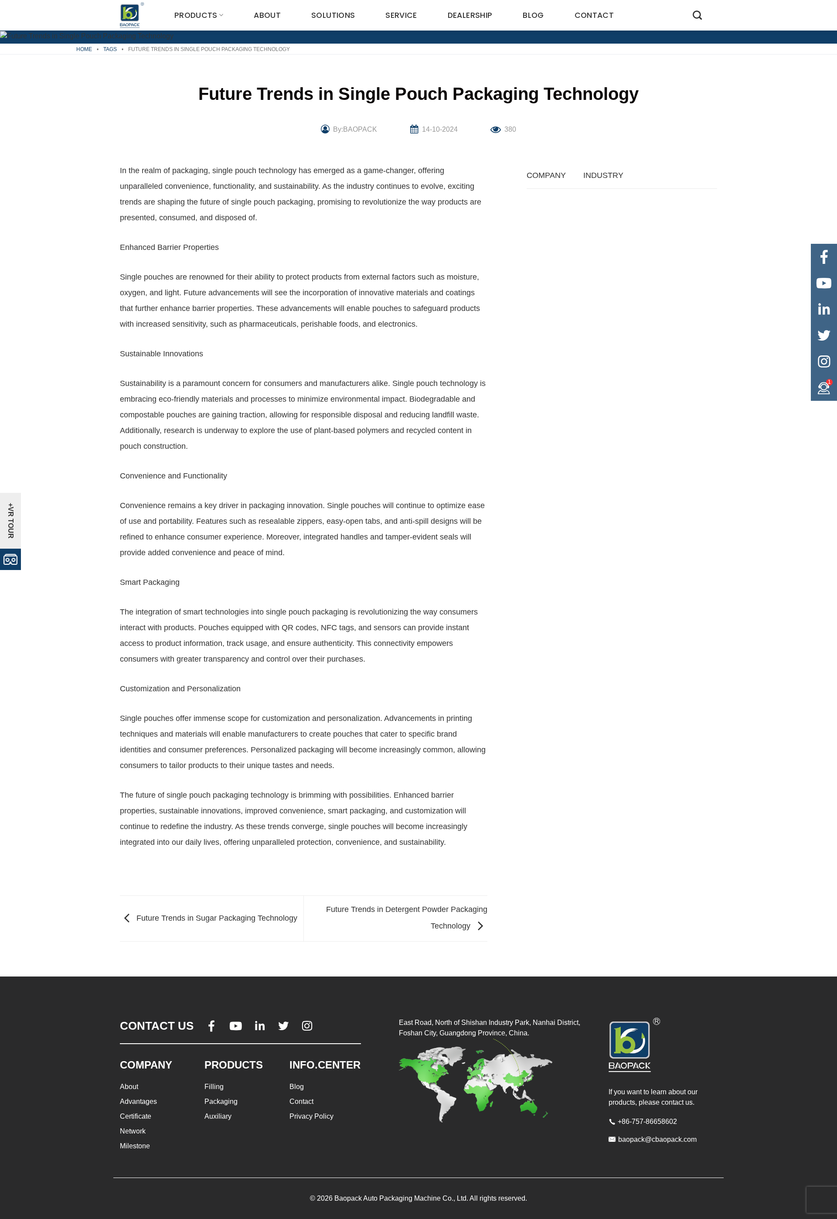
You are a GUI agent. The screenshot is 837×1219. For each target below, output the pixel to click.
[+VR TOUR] (10, 559)
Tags (110, 49)
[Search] (697, 15)
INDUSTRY (603, 175)
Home (84, 49)
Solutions (333, 15)
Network (133, 1131)
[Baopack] (133, 15)
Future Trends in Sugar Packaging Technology (215, 918)
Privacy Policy (311, 1116)
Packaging (221, 1101)
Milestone (135, 1146)
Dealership (470, 15)
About (267, 15)
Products (196, 15)
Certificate (135, 1116)
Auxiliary (217, 1116)
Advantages (138, 1101)
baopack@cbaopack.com (657, 1139)
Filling (214, 1086)
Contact (594, 15)
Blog (533, 15)
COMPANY (546, 175)
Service (401, 15)
